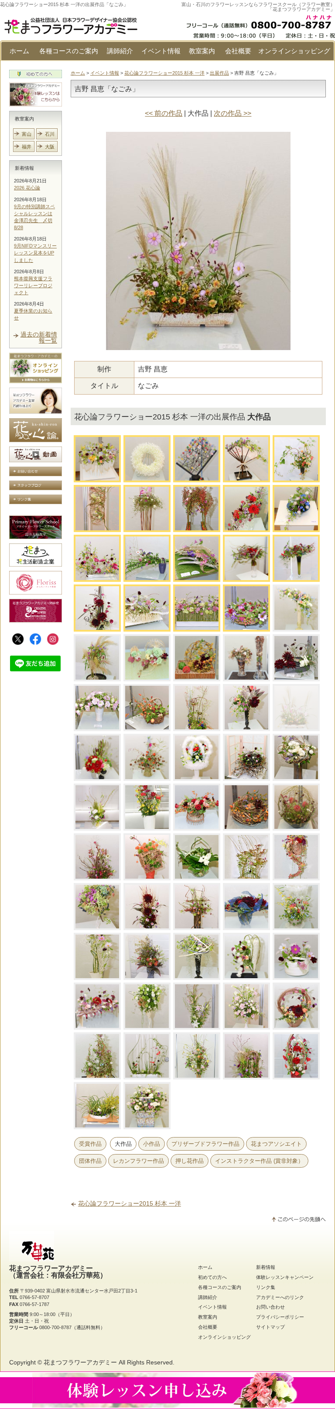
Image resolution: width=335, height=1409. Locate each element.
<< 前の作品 (163, 113)
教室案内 (202, 51)
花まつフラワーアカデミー (80, 1362)
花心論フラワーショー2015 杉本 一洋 (164, 73)
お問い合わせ (270, 1306)
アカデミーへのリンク (280, 1297)
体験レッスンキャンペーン (285, 1277)
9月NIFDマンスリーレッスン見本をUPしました (35, 252)
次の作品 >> (232, 113)
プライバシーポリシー (280, 1317)
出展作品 (219, 73)
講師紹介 (120, 51)
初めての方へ (212, 1277)
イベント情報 (161, 51)
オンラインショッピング (294, 51)
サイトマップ (270, 1327)
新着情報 (24, 168)
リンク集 (265, 1287)
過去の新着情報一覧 (39, 337)
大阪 (50, 146)
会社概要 (238, 51)
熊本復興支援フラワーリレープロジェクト (33, 285)
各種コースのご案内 (68, 51)
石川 (50, 134)
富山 (26, 134)
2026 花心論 (27, 187)
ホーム (19, 51)
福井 (26, 146)
